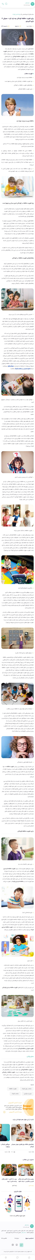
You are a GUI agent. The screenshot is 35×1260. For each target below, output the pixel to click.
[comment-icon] (17, 1257)
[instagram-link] (13, 1245)
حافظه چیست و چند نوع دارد (24, 77)
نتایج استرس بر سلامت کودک (23, 368)
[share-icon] (29, 1257)
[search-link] (6, 4)
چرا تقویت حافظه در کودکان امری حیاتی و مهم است (18, 81)
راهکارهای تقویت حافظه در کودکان (23, 85)
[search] (6, 4)
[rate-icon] (6, 1257)
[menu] (3, 4)
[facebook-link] (17, 1245)
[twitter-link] (21, 1245)
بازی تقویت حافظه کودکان (25, 89)
